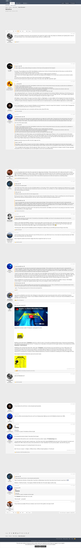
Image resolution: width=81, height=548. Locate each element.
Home (7, 3)
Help (69, 538)
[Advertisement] (40, 21)
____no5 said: (17, 83)
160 (13, 31)
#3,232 (73, 303)
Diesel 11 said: (17, 66)
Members (25, 3)
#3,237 (73, 434)
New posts (8, 5)
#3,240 (73, 501)
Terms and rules (59, 538)
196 (26, 31)
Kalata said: (17, 183)
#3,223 (73, 81)
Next (29, 31)
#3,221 (74, 33)
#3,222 (73, 63)
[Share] (71, 33)
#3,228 (73, 214)
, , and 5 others (26, 370)
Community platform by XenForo (40, 540)
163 (20, 31)
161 (15, 31)
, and (22, 178)
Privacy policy (65, 538)
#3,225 (73, 114)
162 (18, 31)
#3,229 (73, 232)
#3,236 (73, 424)
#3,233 (73, 373)
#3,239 (73, 485)
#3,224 (73, 103)
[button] (21, 3)
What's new (18, 3)
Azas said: (17, 487)
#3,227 (73, 181)
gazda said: (17, 476)
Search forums (13, 5)
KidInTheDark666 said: (19, 200)
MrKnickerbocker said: (19, 116)
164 (22, 31)
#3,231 (73, 293)
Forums (12, 3)
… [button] (11, 31)
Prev (8, 31)
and (19, 229)
